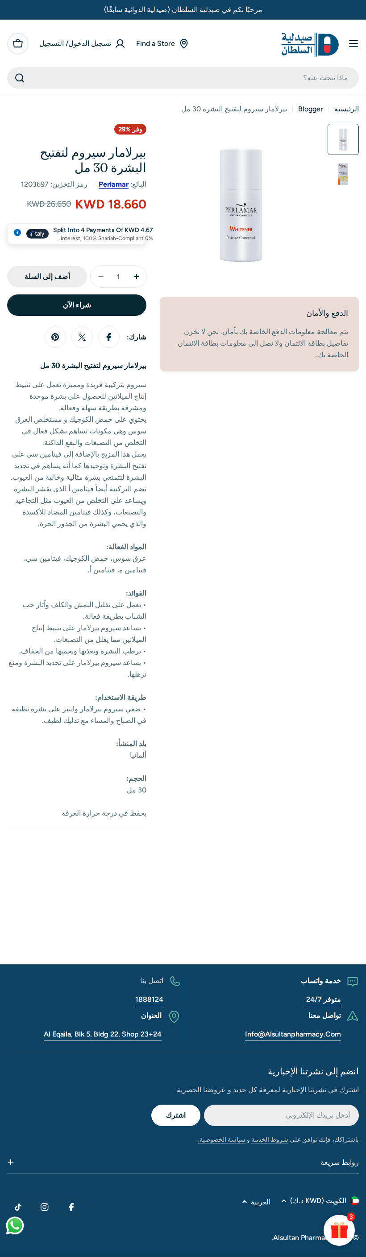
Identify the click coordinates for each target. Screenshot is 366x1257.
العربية (260, 1202)
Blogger (310, 109)
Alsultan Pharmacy (303, 1237)
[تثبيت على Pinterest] (55, 337)
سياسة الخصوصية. (221, 1139)
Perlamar (114, 184)
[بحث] (19, 78)
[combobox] (183, 78)
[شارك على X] (82, 337)
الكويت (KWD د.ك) (318, 1200)
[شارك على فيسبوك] (109, 337)
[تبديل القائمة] (353, 43)
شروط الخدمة (269, 1139)
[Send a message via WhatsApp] (14, 1225)
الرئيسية (346, 109)
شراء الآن (77, 305)
